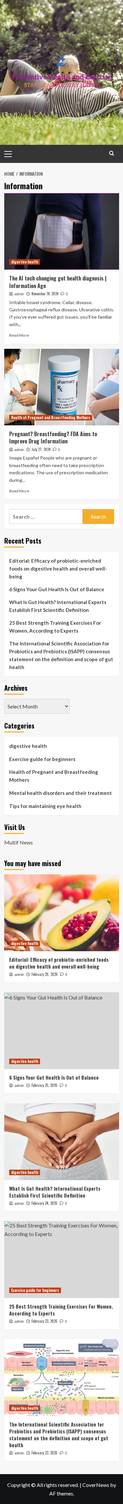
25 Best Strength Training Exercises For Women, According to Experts (55, 627)
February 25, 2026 (44, 1085)
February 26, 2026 (44, 974)
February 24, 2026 (44, 1203)
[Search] (112, 153)
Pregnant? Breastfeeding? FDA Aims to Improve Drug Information (53, 437)
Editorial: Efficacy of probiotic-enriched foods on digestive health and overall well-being (58, 568)
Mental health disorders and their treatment (60, 793)
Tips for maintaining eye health (45, 806)
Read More (19, 335)
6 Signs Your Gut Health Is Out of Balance (56, 589)
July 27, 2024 (41, 449)
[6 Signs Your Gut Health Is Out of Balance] (61, 1030)
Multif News (18, 842)
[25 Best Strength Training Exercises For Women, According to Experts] (61, 1259)
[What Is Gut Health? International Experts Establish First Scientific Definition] (61, 1141)
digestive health (24, 261)
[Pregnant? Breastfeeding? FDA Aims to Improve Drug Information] (61, 387)
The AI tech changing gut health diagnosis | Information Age (58, 281)
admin (19, 294)
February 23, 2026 (44, 1321)
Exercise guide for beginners (42, 759)
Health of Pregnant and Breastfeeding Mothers (50, 417)
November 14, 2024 (44, 293)
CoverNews (95, 1485)
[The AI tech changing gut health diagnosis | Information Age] (61, 231)
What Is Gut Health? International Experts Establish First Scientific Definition (57, 606)
